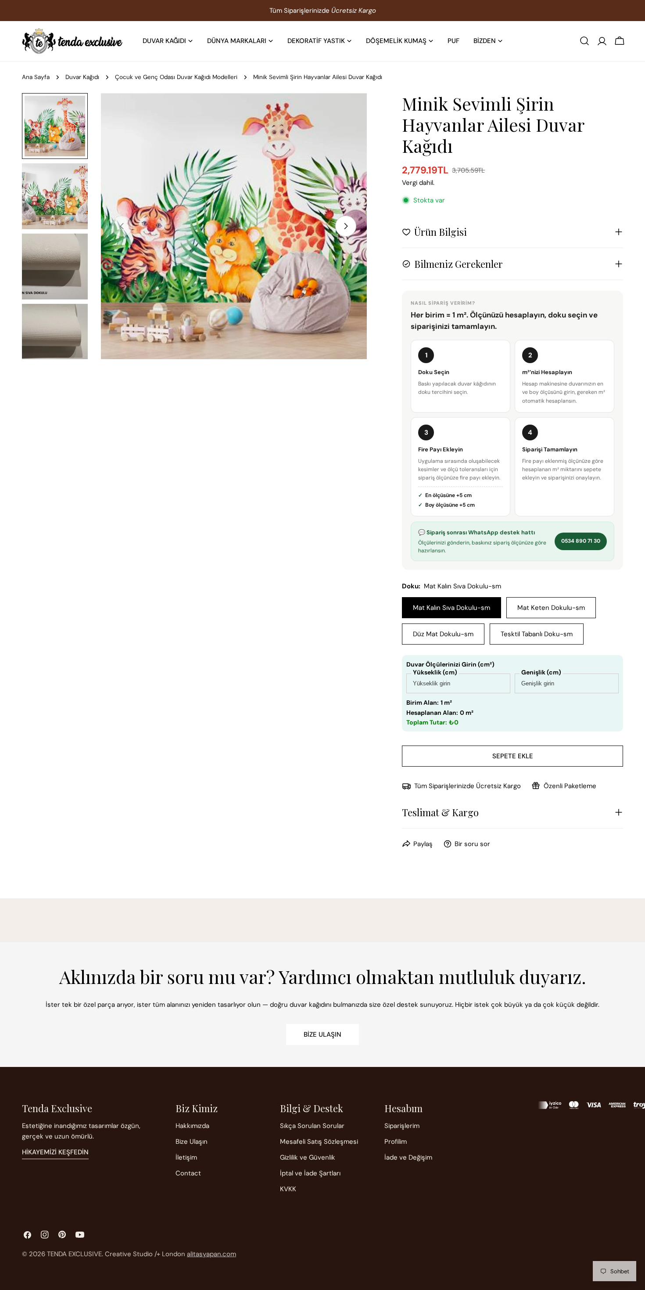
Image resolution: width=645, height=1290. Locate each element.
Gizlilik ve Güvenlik (307, 1157)
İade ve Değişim (408, 1157)
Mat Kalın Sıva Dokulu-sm (451, 607)
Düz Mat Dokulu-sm (443, 634)
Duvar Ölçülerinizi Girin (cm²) (450, 664)
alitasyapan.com (211, 1254)
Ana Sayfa (36, 77)
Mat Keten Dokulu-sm (551, 607)
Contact (188, 1173)
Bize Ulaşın (322, 1034)
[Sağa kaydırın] (345, 226)
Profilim (395, 1141)
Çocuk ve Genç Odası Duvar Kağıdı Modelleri (176, 77)
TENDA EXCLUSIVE (74, 1254)
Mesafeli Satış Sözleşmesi (319, 1141)
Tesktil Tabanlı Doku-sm (537, 634)
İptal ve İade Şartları (310, 1173)
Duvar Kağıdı (82, 77)
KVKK (288, 1189)
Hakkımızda (192, 1125)
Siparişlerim (401, 1125)
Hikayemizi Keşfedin (55, 1152)
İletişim (186, 1157)
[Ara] (584, 41)
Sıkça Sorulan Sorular (312, 1125)
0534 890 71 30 (580, 540)
